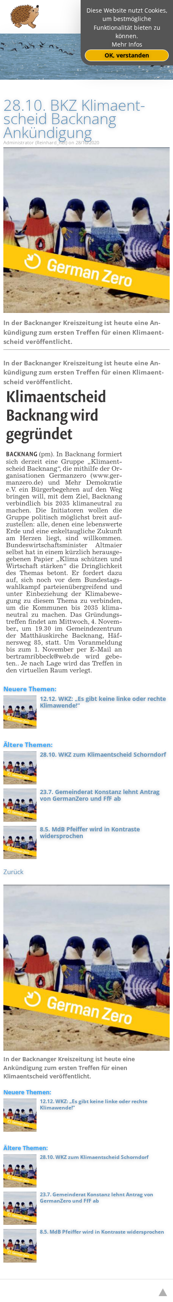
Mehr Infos (127, 44)
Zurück (13, 871)
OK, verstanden (127, 55)
